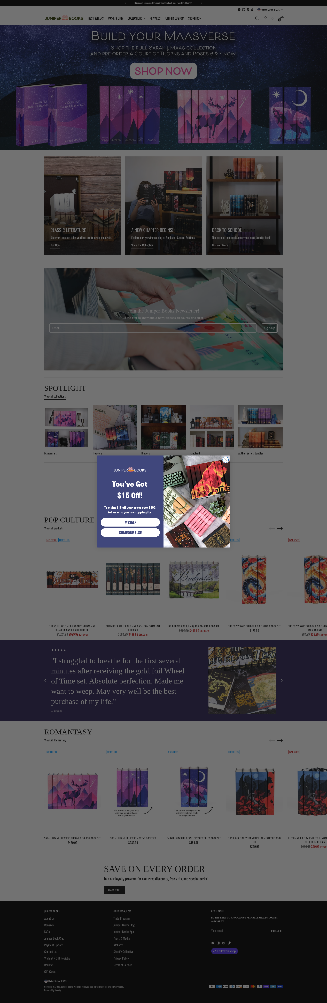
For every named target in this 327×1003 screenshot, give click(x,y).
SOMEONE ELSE (130, 532)
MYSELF (130, 522)
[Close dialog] (226, 460)
